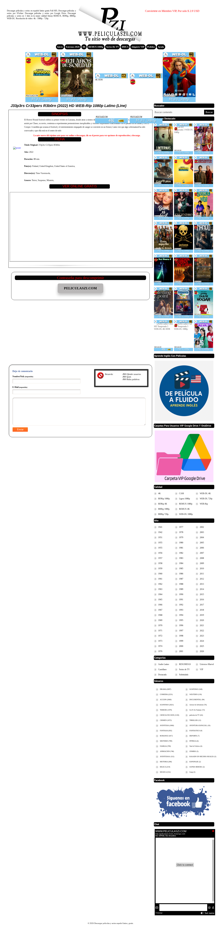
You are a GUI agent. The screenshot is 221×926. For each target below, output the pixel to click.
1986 (181, 573)
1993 (181, 610)
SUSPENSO (167, 705)
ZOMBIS (193, 751)
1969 (160, 620)
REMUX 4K (184, 509)
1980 (181, 542)
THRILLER (195, 720)
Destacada (162, 674)
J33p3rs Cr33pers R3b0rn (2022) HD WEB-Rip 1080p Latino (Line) (68, 106)
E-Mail (19, 387)
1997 (181, 630)
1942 (160, 532)
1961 (160, 579)
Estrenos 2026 (73, 47)
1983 (181, 558)
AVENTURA (167, 725)
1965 (160, 599)
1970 (160, 625)
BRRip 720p (163, 514)
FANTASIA (166, 731)
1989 (181, 589)
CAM (181, 493)
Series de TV (112, 47)
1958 (160, 563)
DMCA (125, 47)
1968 (160, 615)
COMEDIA (166, 694)
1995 (181, 620)
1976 (160, 651)
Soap (192, 772)
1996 (181, 625)
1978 (181, 532)
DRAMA (165, 689)
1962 (160, 584)
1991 (181, 599)
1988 (181, 584)
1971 (160, 630)
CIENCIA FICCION (169, 715)
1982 (181, 553)
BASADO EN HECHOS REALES (202, 756)
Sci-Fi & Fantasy (197, 710)
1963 (160, 589)
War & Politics (195, 746)
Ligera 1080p (184, 498)
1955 (160, 542)
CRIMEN (166, 720)
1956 (160, 553)
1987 (181, 579)
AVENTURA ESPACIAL (199, 725)
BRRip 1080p (164, 509)
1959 (160, 568)
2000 (181, 646)
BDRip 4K (162, 504)
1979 (181, 537)
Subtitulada (183, 674)
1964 (160, 594)
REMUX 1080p (95, 47)
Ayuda (161, 47)
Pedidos (151, 47)
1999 (181, 641)
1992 (181, 605)
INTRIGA (194, 741)
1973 (160, 641)
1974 (160, 646)
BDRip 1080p (164, 498)
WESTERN (195, 694)
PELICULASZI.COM (80, 288)
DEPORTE (194, 736)
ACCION (165, 699)
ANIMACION (167, 751)
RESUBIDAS (185, 664)
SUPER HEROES (197, 767)
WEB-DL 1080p (186, 514)
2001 (181, 651)
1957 (160, 558)
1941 (160, 527)
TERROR (166, 710)
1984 (181, 563)
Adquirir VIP (137, 47)
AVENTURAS (167, 756)
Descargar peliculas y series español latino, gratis (110, 21)
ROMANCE (166, 736)
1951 (160, 537)
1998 (181, 636)
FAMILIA (165, 746)
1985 (181, 568)
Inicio (60, 47)
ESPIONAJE (195, 762)
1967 (160, 610)
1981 (181, 548)
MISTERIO (166, 741)
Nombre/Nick (22, 376)
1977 (181, 527)
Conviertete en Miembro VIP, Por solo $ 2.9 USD (172, 10)
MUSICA (165, 772)
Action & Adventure (198, 705)
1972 (160, 636)
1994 (181, 615)
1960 (160, 573)
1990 (181, 594)
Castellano (162, 669)
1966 (160, 605)
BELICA (165, 767)
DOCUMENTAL (196, 699)
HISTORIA (166, 762)
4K (84, 47)
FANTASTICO (195, 731)
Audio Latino (163, 664)
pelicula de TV (196, 715)
